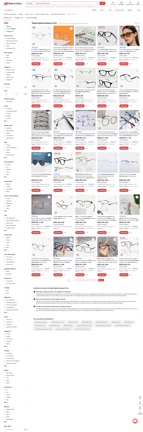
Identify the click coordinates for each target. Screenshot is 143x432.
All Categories (9, 10)
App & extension (119, 10)
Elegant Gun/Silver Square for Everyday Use (127, 175)
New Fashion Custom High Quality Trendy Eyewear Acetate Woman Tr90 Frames (41, 260)
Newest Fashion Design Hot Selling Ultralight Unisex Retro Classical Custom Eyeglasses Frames (129, 260)
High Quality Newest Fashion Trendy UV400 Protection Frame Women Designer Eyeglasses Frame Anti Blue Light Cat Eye (62, 261)
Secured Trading (31, 18)
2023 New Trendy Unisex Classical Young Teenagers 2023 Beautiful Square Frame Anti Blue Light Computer (107, 133)
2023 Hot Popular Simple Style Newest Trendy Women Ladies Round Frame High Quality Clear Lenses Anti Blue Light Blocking (85, 134)
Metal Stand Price (68, 325)
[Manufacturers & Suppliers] (12, 3)
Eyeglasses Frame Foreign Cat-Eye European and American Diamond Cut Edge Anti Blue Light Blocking (107, 260)
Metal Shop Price (129, 322)
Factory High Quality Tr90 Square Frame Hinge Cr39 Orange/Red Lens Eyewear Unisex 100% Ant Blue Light (129, 50)
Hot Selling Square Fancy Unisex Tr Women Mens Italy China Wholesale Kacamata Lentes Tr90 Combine (62, 91)
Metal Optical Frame (38, 6)
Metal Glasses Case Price (57, 322)
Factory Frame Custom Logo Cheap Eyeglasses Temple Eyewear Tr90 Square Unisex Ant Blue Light (107, 50)
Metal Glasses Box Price (41, 322)
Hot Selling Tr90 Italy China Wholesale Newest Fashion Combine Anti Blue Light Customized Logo (41, 50)
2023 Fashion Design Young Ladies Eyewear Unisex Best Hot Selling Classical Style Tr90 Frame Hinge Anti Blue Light (85, 49)
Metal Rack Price (116, 322)
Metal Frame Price (73, 322)
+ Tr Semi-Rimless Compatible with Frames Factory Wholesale (85, 218)
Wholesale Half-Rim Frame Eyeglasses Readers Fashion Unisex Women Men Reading (106, 218)
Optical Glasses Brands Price (82, 329)
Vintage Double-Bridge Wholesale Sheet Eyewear (41, 175)
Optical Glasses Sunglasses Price (43, 329)
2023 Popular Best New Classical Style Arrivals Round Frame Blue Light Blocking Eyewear (63, 49)
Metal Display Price (87, 322)
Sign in (138, 4)
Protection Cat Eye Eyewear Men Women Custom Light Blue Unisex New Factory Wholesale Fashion (129, 219)
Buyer (101, 10)
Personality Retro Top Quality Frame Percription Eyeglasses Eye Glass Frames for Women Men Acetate (129, 133)
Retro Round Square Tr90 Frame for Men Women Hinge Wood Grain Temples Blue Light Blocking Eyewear (63, 177)
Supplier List (19, 18)
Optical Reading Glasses (89, 6)
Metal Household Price (102, 322)
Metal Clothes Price (55, 325)
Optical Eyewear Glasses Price (103, 325)
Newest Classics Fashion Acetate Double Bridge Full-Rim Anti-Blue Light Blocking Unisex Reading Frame (41, 219)
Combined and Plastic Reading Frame (62, 217)
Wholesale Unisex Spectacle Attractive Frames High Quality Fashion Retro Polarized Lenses (85, 176)
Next (100, 280)
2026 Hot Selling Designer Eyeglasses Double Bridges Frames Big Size (129, 91)
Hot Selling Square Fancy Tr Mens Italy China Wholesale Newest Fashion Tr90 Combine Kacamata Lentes (41, 91)
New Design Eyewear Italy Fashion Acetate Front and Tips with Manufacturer (107, 91)
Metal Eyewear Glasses (50, 6)
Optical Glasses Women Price (63, 329)
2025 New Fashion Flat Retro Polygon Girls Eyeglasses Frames (105, 176)
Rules (138, 10)
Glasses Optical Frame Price (84, 325)
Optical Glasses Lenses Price (122, 325)
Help (110, 10)
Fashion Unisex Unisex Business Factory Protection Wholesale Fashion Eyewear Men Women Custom (63, 135)
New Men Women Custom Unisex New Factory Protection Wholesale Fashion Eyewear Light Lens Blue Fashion (85, 261)
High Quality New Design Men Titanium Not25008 (85, 91)
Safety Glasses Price (40, 325)
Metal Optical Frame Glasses (62, 6)
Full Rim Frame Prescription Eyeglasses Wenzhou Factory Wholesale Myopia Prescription (41, 133)
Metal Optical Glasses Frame (76, 6)
